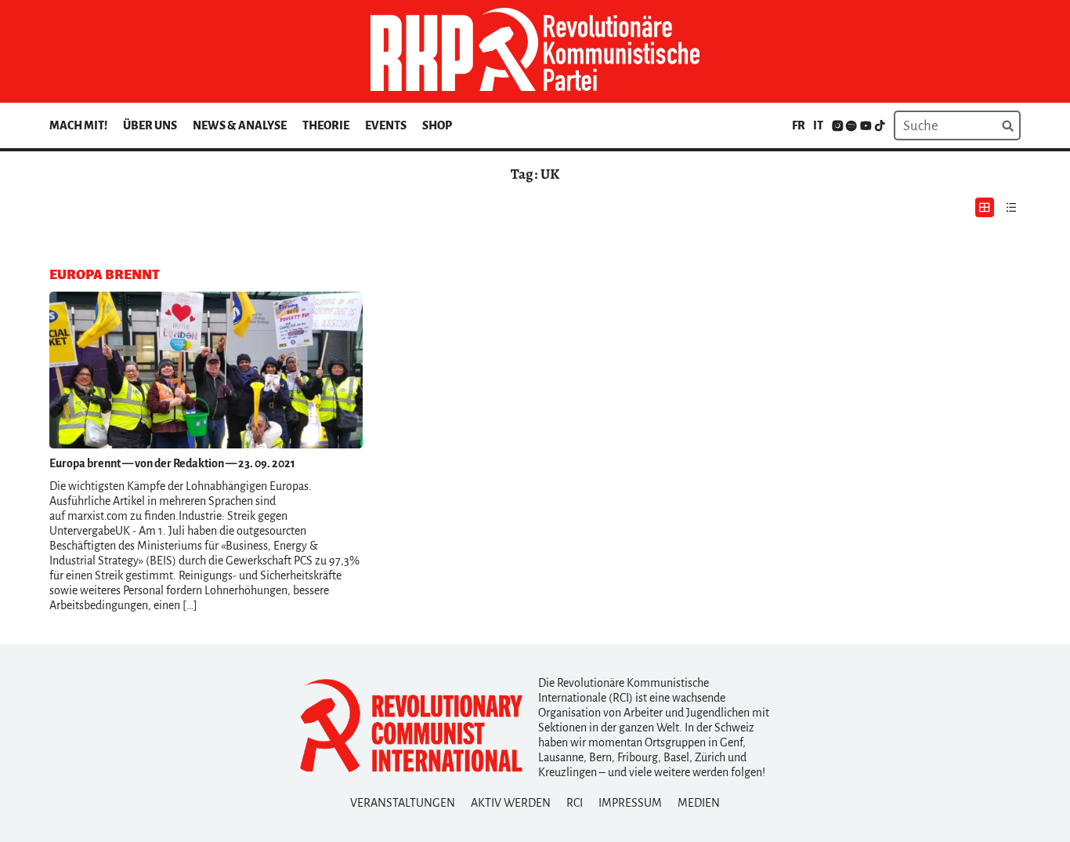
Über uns (150, 125)
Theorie (325, 125)
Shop (437, 125)
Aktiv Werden (511, 803)
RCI (574, 803)
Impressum (630, 803)
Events (386, 125)
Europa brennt (85, 463)
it (818, 125)
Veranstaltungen (402, 803)
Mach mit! (78, 125)
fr (798, 125)
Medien (699, 803)
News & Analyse (240, 125)
